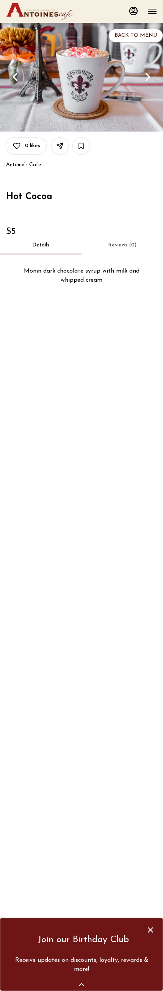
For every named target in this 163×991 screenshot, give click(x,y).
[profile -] (133, 11)
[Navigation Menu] (152, 11)
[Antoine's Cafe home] (40, 11)
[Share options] (60, 146)
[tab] (41, 245)
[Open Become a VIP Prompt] (81, 984)
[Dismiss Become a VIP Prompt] (150, 930)
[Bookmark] (81, 146)
